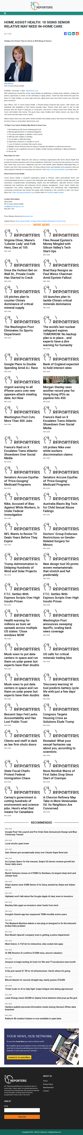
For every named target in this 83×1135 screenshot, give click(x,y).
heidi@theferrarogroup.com (14, 206)
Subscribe (22, 1117)
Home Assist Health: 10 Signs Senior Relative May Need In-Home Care (41, 221)
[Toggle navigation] (5, 13)
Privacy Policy (48, 1084)
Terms (45, 1081)
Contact (46, 1091)
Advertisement (48, 1087)
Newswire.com (32, 91)
